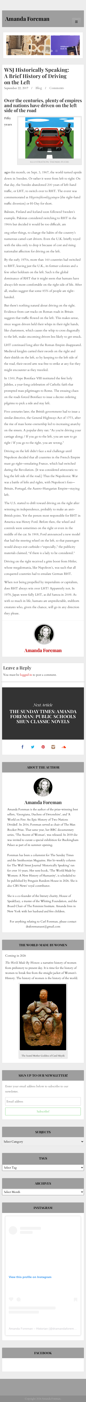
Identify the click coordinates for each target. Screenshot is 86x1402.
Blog (38, 88)
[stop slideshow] (56, 51)
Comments (56, 88)
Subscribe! (43, 1111)
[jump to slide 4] (47, 51)
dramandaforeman (65, 1328)
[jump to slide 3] (43, 51)
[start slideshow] (30, 51)
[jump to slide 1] (35, 51)
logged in (26, 675)
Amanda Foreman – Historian (28, 1328)
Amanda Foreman (43, 650)
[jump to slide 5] (51, 51)
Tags (43, 1158)
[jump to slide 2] (39, 51)
